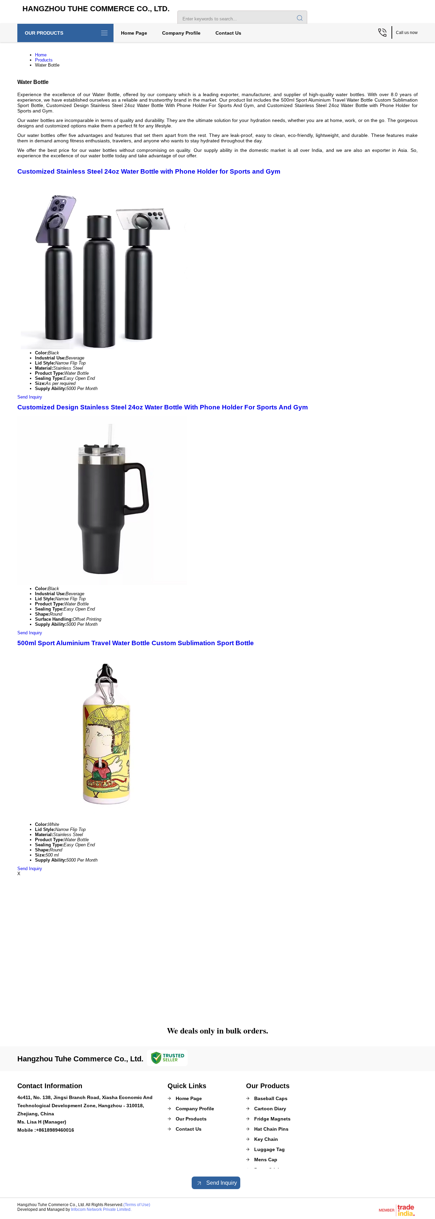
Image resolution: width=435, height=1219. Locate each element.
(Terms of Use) (136, 1204)
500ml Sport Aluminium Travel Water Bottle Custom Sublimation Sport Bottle (135, 643)
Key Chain (266, 1139)
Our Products (44, 33)
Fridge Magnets (272, 1118)
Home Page (134, 33)
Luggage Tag (269, 1149)
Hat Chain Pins (271, 1129)
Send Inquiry (29, 397)
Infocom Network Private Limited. (101, 1209)
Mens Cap (265, 1159)
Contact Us (228, 33)
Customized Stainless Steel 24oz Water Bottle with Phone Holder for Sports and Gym (148, 171)
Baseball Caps (271, 1098)
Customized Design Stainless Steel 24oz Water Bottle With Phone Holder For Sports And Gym (162, 407)
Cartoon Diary (270, 1108)
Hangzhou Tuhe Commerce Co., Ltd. (96, 8)
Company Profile (181, 33)
